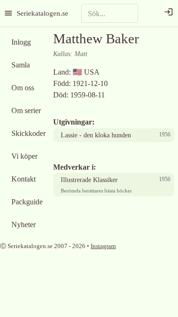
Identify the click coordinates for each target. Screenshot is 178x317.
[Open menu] (8, 13)
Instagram (103, 246)
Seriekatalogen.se (42, 13)
